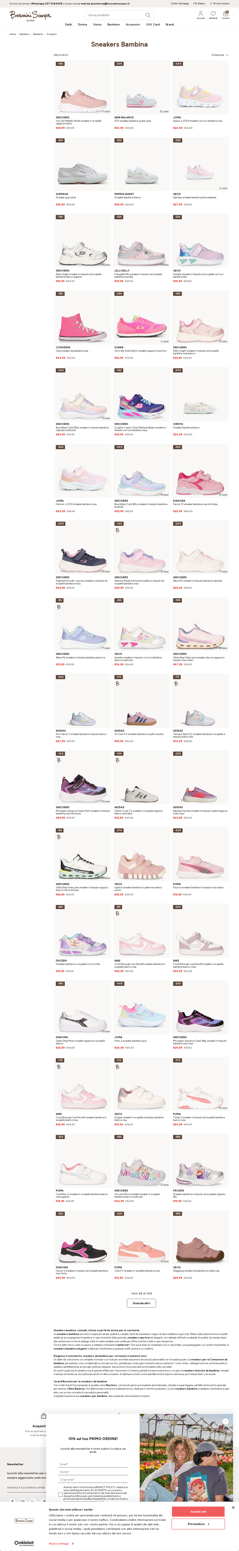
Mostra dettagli (59, 1543)
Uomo (97, 24)
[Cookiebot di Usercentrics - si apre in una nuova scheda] (24, 1544)
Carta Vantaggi (180, 3)
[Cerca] (148, 15)
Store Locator (221, 3)
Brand (170, 24)
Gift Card (153, 24)
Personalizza (196, 1523)
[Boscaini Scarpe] (31, 16)
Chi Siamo (199, 3)
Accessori (133, 24)
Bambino (114, 24)
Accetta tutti (198, 1511)
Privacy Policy (105, 1487)
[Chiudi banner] (233, 1507)
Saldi (68, 24)
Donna (82, 24)
